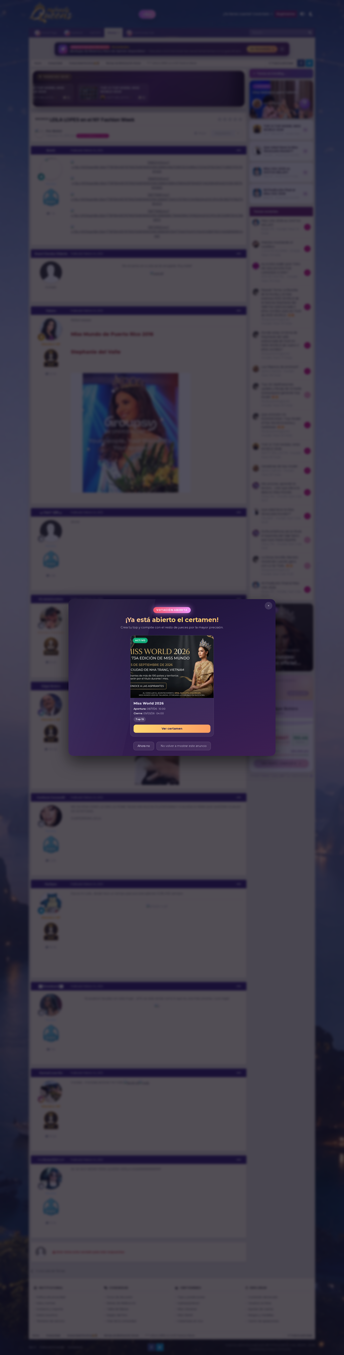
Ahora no (144, 746)
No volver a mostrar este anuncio (184, 746)
